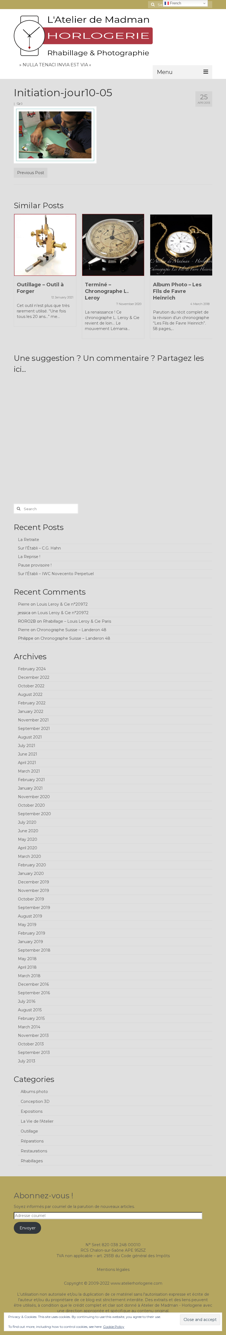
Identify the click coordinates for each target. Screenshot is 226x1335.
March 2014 (29, 1026)
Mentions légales (113, 1269)
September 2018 (34, 950)
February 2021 (31, 779)
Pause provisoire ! (35, 565)
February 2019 (31, 933)
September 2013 (34, 1052)
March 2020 (29, 856)
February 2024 (32, 668)
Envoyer (28, 1228)
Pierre (23, 604)
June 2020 (28, 830)
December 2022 (33, 677)
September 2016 (34, 992)
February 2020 (32, 864)
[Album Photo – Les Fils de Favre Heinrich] (181, 245)
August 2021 (30, 737)
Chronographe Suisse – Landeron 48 (71, 629)
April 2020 (27, 847)
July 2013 (26, 1061)
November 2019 (33, 890)
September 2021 (34, 728)
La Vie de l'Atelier (37, 1121)
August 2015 (30, 1009)
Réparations (32, 1141)
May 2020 (27, 839)
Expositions (31, 1111)
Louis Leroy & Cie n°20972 (62, 604)
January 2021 (30, 788)
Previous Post (30, 172)
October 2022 (31, 685)
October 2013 (31, 1044)
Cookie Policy (113, 1327)
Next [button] (207, 279)
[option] (45, 273)
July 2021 (26, 745)
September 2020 (34, 813)
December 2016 (33, 984)
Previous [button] (18, 279)
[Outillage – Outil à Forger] (45, 245)
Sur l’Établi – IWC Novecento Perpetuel (56, 573)
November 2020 (34, 796)
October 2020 (31, 805)
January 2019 (30, 941)
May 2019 (27, 924)
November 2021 (33, 720)
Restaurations (34, 1151)
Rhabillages (32, 1160)
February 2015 (31, 1018)
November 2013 (33, 1035)
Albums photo (34, 1091)
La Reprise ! (29, 556)
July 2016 (26, 1001)
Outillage (29, 1131)
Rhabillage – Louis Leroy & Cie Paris (77, 621)
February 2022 (31, 703)
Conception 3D (35, 1101)
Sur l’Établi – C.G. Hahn (39, 548)
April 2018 (27, 967)
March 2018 (29, 975)
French (175, 3)
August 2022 (30, 694)
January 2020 (31, 873)
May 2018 (27, 958)
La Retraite (28, 539)
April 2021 (27, 762)
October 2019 (31, 899)
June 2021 (27, 754)
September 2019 (34, 907)
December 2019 (33, 882)
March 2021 (29, 771)
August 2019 (30, 916)
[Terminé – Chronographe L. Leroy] (113, 245)
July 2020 (27, 822)
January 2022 (30, 711)
